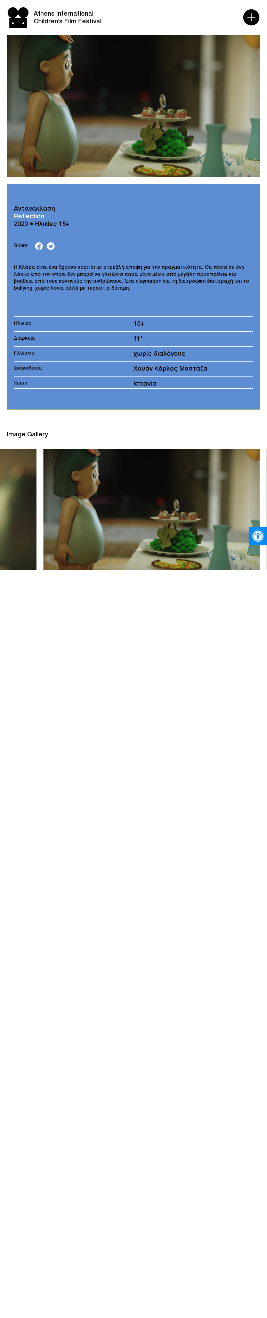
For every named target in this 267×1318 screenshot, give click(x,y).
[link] (258, 536)
